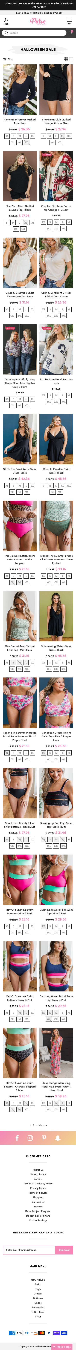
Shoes (38, 1303)
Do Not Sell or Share (38, 1216)
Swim (38, 1284)
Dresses (38, 1293)
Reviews (38, 1206)
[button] (61, 1347)
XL (32, 136)
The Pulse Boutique (46, 1346)
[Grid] (66, 59)
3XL (60, 142)
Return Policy (38, 1174)
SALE (38, 1316)
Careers (38, 1179)
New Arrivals (38, 1280)
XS (6, 136)
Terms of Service (38, 1193)
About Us (38, 1170)
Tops (38, 1289)
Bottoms (38, 1298)
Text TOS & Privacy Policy (38, 1183)
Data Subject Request (38, 1211)
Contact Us (38, 1202)
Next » (43, 1125)
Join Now (64, 1250)
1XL (12, 142)
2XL (19, 142)
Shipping (38, 1197)
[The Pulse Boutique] (38, 21)
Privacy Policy (38, 1188)
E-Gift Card (38, 1312)
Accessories (38, 1307)
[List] (71, 59)
